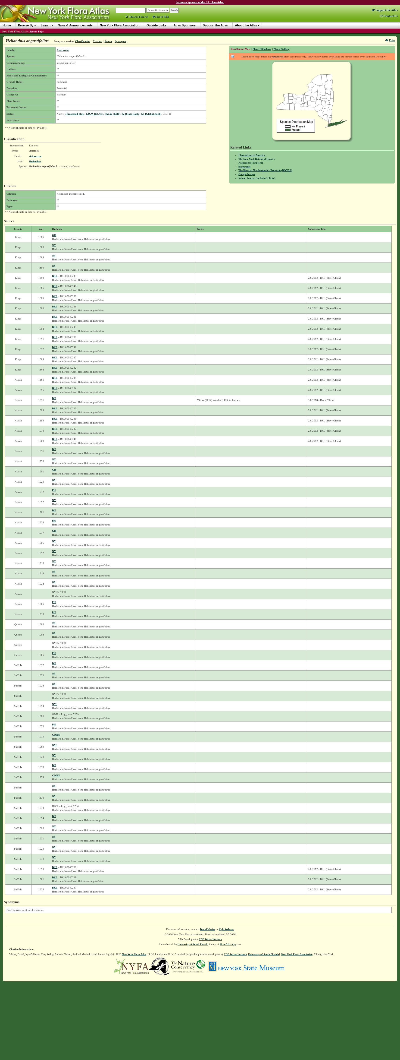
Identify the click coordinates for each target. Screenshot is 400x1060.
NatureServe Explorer (250, 162)
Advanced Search (138, 16)
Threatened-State (74, 113)
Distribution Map (240, 49)
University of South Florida (193, 944)
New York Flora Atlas (14, 31)
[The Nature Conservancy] (188, 966)
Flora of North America (251, 155)
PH (54, 490)
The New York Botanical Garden (256, 159)
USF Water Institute (210, 939)
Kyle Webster (226, 929)
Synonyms (120, 41)
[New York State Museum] (246, 966)
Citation (97, 41)
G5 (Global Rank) (151, 113)
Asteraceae (63, 50)
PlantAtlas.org (228, 944)
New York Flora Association (61, 17)
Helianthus (35, 161)
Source (108, 41)
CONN (56, 734)
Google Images (246, 174)
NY (54, 245)
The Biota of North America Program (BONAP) (265, 170)
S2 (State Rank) (131, 113)
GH (54, 235)
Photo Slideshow (262, 49)
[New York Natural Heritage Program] (159, 966)
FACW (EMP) (112, 113)
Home (7, 25)
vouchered (277, 56)
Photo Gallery (281, 49)
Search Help (162, 16)
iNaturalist (244, 166)
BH (54, 398)
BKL (54, 276)
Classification (82, 41)
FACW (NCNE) (94, 113)
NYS (54, 704)
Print (392, 40)
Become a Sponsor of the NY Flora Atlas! (200, 2)
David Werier (207, 929)
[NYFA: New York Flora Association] (131, 966)
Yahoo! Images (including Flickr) (256, 178)
